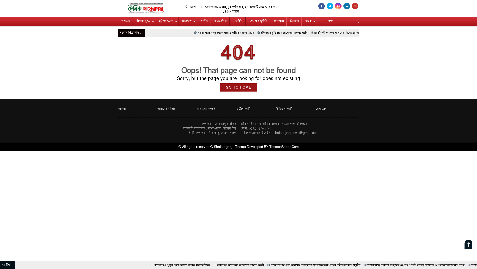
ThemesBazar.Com (284, 147)
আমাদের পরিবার (166, 109)
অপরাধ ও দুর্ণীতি (258, 21)
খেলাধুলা (279, 21)
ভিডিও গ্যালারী (284, 109)
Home (122, 109)
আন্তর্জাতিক (220, 21)
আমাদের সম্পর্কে (206, 109)
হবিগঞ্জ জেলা (166, 21)
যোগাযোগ (321, 109)
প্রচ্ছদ (126, 21)
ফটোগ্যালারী (243, 109)
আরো (308, 21)
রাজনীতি (238, 21)
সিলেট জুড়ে (143, 21)
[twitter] (331, 6)
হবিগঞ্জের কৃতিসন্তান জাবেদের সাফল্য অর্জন (268, 33)
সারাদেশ (187, 21)
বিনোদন (294, 21)
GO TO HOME (238, 87)
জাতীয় (204, 21)
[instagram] (339, 6)
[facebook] (322, 6)
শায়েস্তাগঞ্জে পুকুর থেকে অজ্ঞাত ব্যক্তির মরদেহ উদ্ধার (209, 33)
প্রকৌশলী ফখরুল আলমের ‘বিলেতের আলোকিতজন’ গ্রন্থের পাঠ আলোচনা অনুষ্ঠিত (343, 33)
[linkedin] (347, 6)
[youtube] (355, 6)
